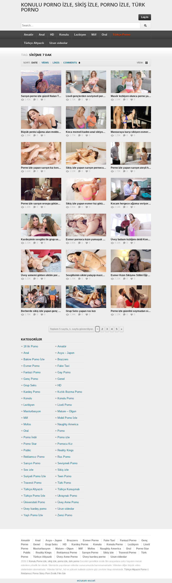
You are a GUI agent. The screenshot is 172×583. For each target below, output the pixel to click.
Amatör (28, 34)
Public (27, 450)
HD (52, 34)
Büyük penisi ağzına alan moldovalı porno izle (48, 132)
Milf (93, 34)
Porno (61, 430)
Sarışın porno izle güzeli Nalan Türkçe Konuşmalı (50, 96)
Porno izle (63, 437)
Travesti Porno (32, 482)
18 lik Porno (30, 346)
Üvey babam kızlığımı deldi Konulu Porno (135, 239)
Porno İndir (30, 437)
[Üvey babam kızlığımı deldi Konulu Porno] (131, 225)
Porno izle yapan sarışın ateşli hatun (132, 167)
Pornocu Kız (65, 443)
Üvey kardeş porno (34, 508)
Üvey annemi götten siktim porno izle (43, 275)
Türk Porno (64, 482)
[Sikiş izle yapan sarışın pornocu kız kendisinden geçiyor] (86, 153)
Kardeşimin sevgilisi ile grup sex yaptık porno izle (50, 239)
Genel (61, 378)
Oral (104, 34)
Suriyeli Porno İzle (34, 476)
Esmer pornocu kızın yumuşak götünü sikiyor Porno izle (99, 239)
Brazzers (62, 359)
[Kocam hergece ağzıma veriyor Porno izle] (131, 189)
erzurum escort (86, 580)
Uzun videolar (59, 43)
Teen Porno (64, 476)
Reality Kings (65, 450)
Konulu (64, 34)
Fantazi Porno (31, 372)
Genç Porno (30, 378)
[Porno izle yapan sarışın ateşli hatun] (131, 153)
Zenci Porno (64, 515)
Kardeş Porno (31, 391)
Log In (144, 17)
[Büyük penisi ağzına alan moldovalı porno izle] (41, 117)
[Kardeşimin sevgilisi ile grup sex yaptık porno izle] (41, 225)
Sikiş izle (63, 469)
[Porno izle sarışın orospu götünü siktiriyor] (41, 189)
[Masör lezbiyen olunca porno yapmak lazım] (131, 81)
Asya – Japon (65, 352)
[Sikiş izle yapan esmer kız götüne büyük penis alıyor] (86, 189)
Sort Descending (79, 63)
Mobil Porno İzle (67, 417)
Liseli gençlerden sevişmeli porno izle (88, 96)
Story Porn (44, 573)
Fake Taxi (63, 365)
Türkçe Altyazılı (34, 43)
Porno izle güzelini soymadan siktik (131, 311)
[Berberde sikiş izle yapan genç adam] (41, 296)
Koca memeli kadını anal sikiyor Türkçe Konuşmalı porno (100, 132)
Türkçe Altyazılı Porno (135, 569)
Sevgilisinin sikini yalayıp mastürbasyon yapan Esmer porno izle (104, 275)
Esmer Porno (31, 365)
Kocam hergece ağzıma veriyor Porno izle (136, 203)
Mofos (27, 424)
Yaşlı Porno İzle (33, 515)
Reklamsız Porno (33, 456)
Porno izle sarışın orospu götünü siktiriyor (46, 203)
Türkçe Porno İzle (34, 495)
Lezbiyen (80, 34)
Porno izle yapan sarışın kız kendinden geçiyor (48, 167)
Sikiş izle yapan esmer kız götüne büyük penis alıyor (97, 203)
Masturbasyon (32, 411)
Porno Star (29, 443)
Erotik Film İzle (58, 573)
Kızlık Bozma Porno (69, 391)
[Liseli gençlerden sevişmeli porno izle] (86, 81)
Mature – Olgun (66, 411)
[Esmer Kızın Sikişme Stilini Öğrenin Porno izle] (131, 261)
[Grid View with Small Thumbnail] (146, 63)
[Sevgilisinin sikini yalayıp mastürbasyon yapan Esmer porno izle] (86, 261)
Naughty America (67, 424)
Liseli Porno (64, 404)
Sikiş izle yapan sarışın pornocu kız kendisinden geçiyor (99, 167)
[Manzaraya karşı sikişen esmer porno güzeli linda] (131, 117)
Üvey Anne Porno (68, 502)
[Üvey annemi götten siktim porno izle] (41, 261)
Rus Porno (63, 456)
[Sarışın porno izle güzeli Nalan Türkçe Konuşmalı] (41, 81)
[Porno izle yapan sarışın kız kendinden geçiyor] (41, 153)
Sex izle (28, 469)
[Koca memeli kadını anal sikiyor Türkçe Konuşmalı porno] (86, 117)
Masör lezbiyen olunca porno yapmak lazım (136, 96)
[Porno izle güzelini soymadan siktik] (131, 296)
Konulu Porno (65, 398)
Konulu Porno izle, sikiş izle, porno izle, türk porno (83, 7)
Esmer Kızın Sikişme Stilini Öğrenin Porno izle (138, 275)
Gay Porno (63, 372)
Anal (42, 34)
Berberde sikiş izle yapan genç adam (43, 311)
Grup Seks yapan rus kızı (81, 311)
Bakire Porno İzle (33, 359)
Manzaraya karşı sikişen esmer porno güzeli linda (140, 132)
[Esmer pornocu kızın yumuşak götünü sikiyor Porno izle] (86, 225)
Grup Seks (29, 385)
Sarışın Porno (31, 463)
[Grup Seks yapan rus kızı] (86, 296)
